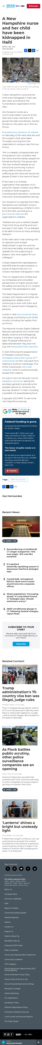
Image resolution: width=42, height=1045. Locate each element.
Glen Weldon (7, 836)
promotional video (11, 214)
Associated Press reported (24, 346)
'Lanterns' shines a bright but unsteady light (20, 827)
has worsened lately (27, 314)
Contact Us (8, 927)
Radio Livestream (11, 950)
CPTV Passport (10, 964)
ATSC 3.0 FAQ (23, 885)
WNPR (15, 883)
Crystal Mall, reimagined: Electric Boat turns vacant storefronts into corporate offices (21, 583)
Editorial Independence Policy (16, 1007)
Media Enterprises (11, 917)
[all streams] (39, 1042)
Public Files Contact (10, 885)
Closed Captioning (11, 993)
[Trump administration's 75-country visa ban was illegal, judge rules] (20, 674)
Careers (7, 922)
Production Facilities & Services (16, 1012)
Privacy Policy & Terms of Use (16, 979)
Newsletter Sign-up (12, 941)
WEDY (23, 881)
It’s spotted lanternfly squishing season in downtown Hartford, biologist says (23, 568)
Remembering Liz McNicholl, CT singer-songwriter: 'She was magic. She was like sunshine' (22, 553)
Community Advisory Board (15, 913)
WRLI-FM (27, 883)
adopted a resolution (12, 381)
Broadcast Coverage (12, 989)
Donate (34, 6)
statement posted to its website (22, 132)
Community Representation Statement (20, 955)
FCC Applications (11, 998)
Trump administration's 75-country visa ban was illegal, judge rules (20, 694)
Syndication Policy (11, 1003)
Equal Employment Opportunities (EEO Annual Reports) (20, 969)
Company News (10, 894)
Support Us (8, 931)
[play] (3, 1042)
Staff (6, 903)
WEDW (17, 881)
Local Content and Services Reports (18, 1017)
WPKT (20, 883)
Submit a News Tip (11, 936)
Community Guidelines (13, 959)
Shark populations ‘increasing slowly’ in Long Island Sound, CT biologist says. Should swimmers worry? (22, 598)
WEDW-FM (8, 883)
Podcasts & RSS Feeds (13, 945)
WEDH (6, 881)
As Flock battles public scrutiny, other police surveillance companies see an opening (18, 759)
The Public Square (11, 1021)
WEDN (12, 881)
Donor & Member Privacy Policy (17, 975)
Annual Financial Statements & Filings (19, 984)
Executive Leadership (12, 899)
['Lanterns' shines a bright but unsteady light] (20, 809)
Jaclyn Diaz (6, 774)
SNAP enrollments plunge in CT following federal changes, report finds (23, 611)
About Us (8, 889)
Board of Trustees (11, 908)
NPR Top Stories (18, 480)
